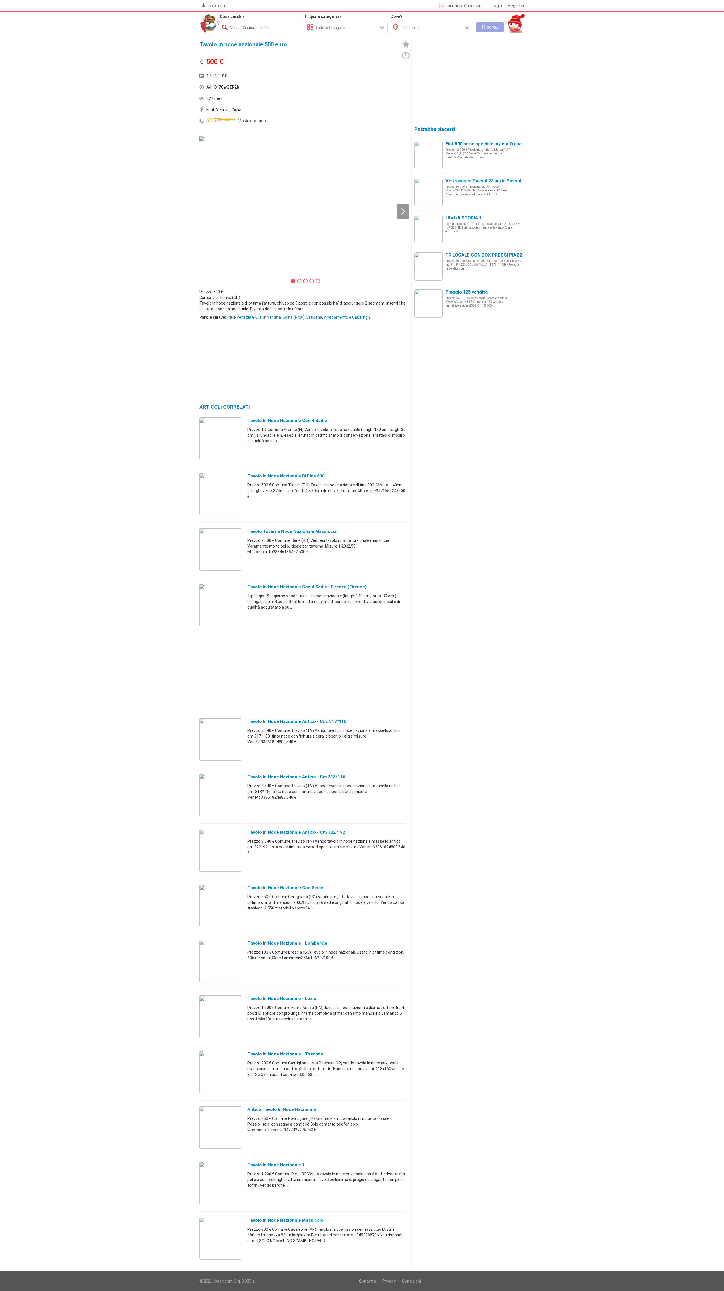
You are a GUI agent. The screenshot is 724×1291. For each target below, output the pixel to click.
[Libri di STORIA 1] (428, 229)
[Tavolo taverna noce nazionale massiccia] (220, 549)
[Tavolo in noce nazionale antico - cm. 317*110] (220, 739)
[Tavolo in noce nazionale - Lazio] (220, 1016)
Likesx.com (212, 5)
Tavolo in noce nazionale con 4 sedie (287, 420)
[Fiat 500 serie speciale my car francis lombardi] (428, 155)
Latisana (314, 317)
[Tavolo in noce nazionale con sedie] (220, 905)
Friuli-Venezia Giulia (244, 317)
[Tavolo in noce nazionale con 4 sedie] (220, 438)
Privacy (389, 1281)
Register (516, 5)
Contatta (367, 1281)
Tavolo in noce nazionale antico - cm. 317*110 (296, 721)
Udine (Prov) (294, 317)
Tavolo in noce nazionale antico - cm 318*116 (296, 776)
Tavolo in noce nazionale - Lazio (281, 998)
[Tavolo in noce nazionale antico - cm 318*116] (220, 794)
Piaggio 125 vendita (466, 292)
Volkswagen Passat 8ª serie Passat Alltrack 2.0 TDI (500, 181)
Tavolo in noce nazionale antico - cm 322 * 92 (296, 832)
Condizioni (411, 1281)
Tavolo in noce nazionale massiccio (285, 1220)
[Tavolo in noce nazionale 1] (220, 1182)
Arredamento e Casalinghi (347, 317)
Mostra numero (253, 120)
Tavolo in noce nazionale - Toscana (285, 1054)
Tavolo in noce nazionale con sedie (285, 887)
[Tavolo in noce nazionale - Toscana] (220, 1072)
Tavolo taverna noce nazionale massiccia (292, 531)
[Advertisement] (355, 88)
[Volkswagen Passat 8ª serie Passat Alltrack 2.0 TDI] (428, 192)
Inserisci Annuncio (464, 5)
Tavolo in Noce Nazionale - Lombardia (287, 943)
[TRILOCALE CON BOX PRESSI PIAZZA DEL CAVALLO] (428, 266)
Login (496, 5)
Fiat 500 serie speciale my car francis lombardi (495, 143)
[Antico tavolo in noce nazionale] (220, 1127)
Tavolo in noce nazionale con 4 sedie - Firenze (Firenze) (307, 586)
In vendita (272, 317)
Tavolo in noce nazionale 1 (276, 1164)
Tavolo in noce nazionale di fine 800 (286, 476)
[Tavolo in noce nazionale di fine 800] (220, 494)
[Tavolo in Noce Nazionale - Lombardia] (220, 961)
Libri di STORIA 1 (463, 218)
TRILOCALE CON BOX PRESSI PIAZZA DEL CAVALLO (501, 255)
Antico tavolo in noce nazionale (281, 1109)
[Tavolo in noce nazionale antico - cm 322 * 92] (220, 850)
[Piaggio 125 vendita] (428, 303)
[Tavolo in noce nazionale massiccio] (220, 1238)
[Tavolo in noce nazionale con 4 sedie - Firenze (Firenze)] (220, 604)
